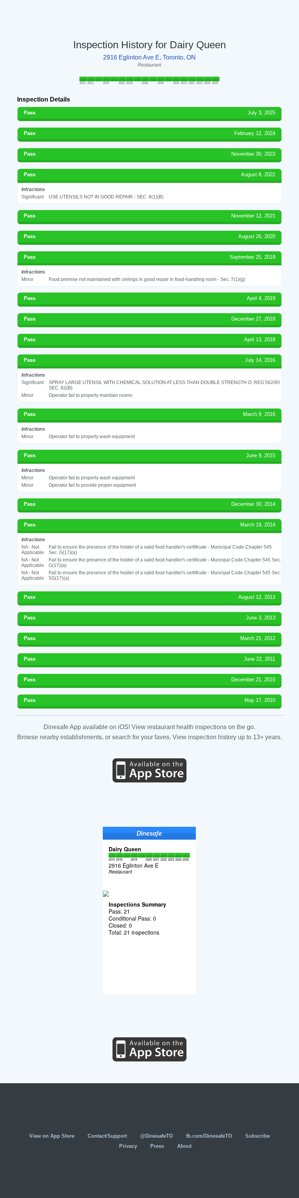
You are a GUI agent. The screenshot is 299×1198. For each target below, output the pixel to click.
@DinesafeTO (156, 1136)
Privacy (128, 1146)
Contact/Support (107, 1136)
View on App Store (51, 1136)
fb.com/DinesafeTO (209, 1136)
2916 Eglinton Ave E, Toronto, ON (149, 57)
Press (157, 1146)
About (184, 1146)
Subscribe (257, 1136)
